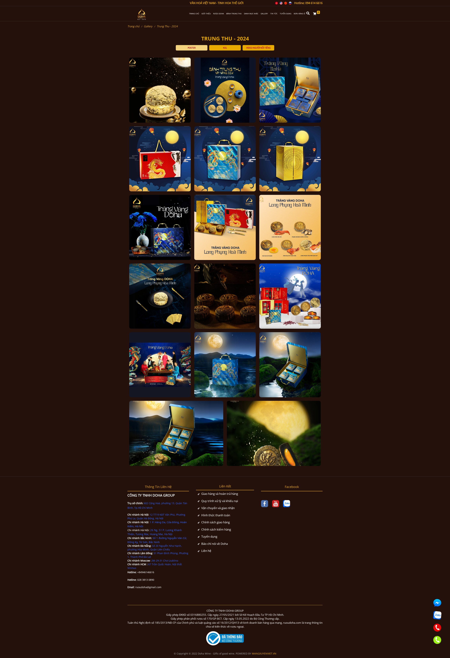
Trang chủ (133, 26)
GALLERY (264, 13)
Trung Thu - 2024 (167, 26)
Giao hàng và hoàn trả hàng (219, 494)
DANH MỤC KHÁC (251, 13)
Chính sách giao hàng (215, 522)
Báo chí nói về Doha (214, 544)
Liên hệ (206, 551)
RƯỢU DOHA (218, 13)
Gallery (148, 26)
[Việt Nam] (276, 3)
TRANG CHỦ (194, 13)
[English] (281, 3)
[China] (285, 3)
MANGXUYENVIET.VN (264, 653)
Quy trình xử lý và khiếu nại (219, 501)
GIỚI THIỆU (206, 13)
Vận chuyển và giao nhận (218, 508)
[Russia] (290, 3)
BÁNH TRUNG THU (234, 13)
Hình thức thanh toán (215, 515)
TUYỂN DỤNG (285, 13)
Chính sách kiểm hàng (216, 529)
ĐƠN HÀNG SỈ (299, 13)
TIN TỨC (273, 13)
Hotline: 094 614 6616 (308, 3)
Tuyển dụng (209, 536)
